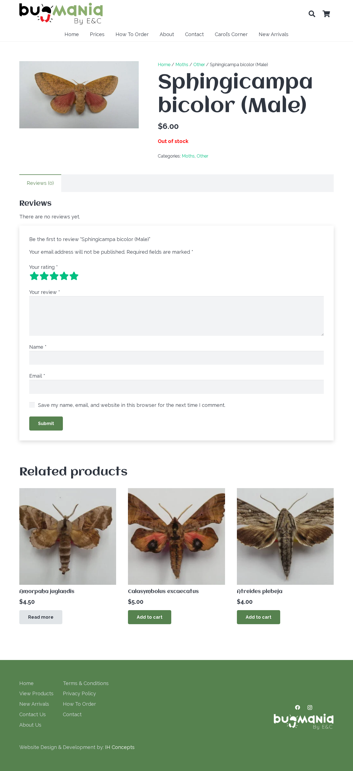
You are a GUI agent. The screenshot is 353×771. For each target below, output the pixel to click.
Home (164, 64)
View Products (36, 693)
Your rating (43, 267)
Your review (44, 292)
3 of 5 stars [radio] (54, 276)
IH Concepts (120, 747)
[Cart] (326, 14)
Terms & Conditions (86, 683)
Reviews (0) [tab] (40, 183)
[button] (311, 14)
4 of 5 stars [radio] (64, 276)
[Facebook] (297, 707)
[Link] (61, 14)
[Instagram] (310, 707)
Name (38, 347)
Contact (72, 714)
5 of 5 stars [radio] (74, 276)
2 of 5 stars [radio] (44, 276)
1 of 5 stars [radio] (34, 276)
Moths (181, 64)
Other (199, 64)
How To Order (79, 704)
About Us (30, 725)
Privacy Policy (79, 693)
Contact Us (32, 714)
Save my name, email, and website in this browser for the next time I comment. (131, 405)
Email (37, 376)
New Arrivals (34, 704)
